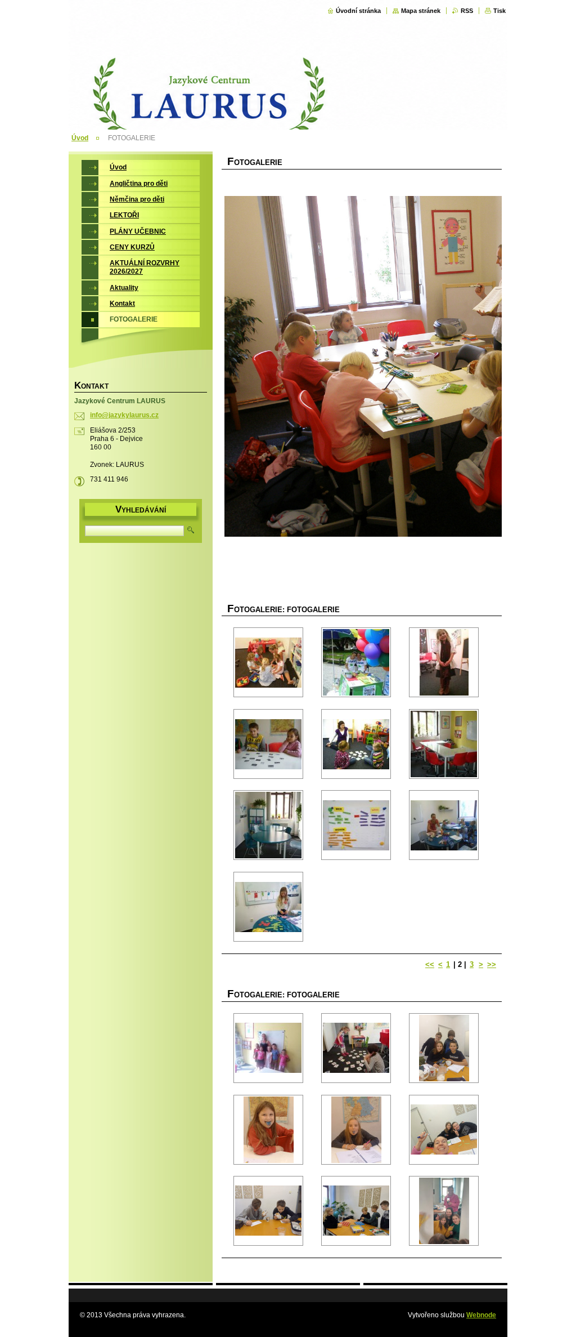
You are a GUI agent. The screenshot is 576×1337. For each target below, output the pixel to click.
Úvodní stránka (358, 10)
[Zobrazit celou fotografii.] (268, 662)
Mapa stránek (420, 10)
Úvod (79, 138)
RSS (467, 10)
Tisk (499, 10)
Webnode (481, 1315)
